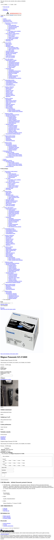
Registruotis (5, 10)
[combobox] (7, 303)
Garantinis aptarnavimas (8, 525)
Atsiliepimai (3, 439)
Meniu (2, 16)
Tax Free (5, 524)
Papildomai (3, 438)
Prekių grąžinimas (7, 517)
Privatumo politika (7, 518)
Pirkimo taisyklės (6, 516)
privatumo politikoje (5, 534)
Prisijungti (5, 9)
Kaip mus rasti (6, 6)
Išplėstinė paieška (4, 304)
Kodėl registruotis (7, 523)
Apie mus (5, 508)
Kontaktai (5, 509)
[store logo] (13, 15)
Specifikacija (3, 436)
